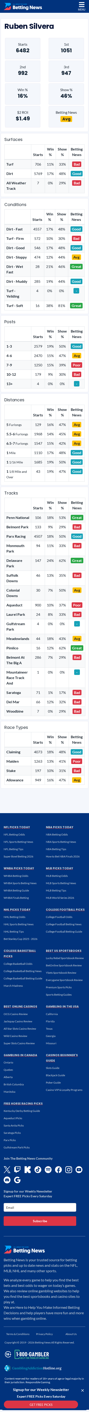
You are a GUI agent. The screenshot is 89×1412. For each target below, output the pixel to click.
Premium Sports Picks (59, 987)
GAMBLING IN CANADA (20, 1055)
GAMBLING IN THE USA (62, 1006)
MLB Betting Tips (56, 890)
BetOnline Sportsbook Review (64, 965)
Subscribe (40, 1221)
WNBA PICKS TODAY (19, 868)
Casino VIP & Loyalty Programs (64, 1090)
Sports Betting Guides (59, 994)
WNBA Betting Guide (16, 890)
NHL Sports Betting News (19, 924)
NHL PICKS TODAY (17, 910)
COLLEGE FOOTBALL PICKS (65, 910)
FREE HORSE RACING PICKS (23, 1103)
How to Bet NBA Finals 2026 (63, 856)
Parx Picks (10, 1140)
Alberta (8, 1077)
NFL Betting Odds (14, 834)
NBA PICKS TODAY (59, 827)
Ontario (8, 1062)
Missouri (51, 1043)
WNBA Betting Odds (16, 876)
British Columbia (14, 1084)
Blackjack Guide (55, 1075)
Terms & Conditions (17, 1334)
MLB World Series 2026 (60, 897)
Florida (50, 1021)
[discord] (7, 1180)
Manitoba (9, 1091)
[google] (17, 1180)
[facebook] (58, 1169)
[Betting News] (23, 6)
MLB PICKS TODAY (59, 868)
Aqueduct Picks (13, 1118)
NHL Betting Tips (14, 931)
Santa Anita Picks (14, 1125)
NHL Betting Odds (14, 917)
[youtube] (79, 1169)
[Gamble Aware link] (26, 1354)
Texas (49, 1028)
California (52, 1014)
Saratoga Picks (12, 1132)
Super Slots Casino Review (19, 1043)
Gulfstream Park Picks (17, 1147)
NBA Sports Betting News (61, 841)
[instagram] (68, 1169)
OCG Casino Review (16, 1014)
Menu (81, 9)
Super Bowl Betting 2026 (18, 856)
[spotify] (48, 1169)
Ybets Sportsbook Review (61, 972)
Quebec (8, 1069)
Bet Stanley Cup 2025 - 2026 (20, 939)
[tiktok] (37, 1169)
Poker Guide (53, 1082)
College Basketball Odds (18, 963)
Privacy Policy (44, 1334)
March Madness (13, 985)
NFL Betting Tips (13, 849)
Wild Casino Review (15, 1036)
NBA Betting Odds (57, 834)
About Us (71, 1334)
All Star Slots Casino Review (20, 1028)
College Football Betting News (63, 924)
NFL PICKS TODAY (17, 827)
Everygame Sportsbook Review (64, 980)
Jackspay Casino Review (18, 1021)
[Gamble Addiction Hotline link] (33, 1368)
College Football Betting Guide (64, 931)
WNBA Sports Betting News (20, 883)
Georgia (50, 1036)
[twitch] (17, 1169)
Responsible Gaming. (38, 1382)
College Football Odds (59, 917)
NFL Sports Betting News (18, 841)
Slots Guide (52, 1068)
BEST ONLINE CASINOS (20, 1006)
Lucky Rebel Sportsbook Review (65, 958)
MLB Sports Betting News (61, 883)
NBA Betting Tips (56, 849)
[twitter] (7, 1169)
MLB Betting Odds (57, 876)
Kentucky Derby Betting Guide (22, 1111)
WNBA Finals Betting (16, 897)
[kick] (27, 1169)
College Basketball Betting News (23, 971)
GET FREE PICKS (41, 1405)
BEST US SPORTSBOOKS (63, 951)
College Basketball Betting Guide (23, 978)
